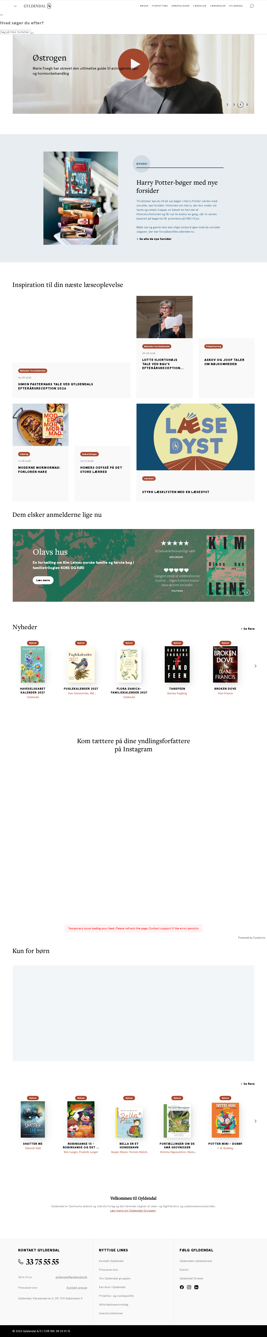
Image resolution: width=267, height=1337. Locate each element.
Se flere (249, 628)
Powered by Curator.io (251, 937)
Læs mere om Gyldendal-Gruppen (133, 1210)
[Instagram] (189, 1288)
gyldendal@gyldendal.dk (71, 1277)
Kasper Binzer (119, 1152)
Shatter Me (33, 1143)
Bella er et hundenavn (129, 1145)
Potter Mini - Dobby (225, 1143)
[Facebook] (182, 1288)
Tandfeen (177, 688)
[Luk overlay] (1, 14)
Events (184, 1269)
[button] (251, 6)
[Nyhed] (32, 664)
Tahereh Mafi (33, 1148)
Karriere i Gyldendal (112, 1287)
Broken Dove (225, 688)
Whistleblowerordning (113, 1304)
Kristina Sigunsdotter (173, 1152)
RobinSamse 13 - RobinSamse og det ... (81, 1145)
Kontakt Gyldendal (111, 1261)
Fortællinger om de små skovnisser (177, 1145)
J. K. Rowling (225, 1148)
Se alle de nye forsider (155, 239)
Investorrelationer (111, 1313)
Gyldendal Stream (191, 1278)
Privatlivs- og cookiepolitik (116, 1296)
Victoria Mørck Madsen (135, 1153)
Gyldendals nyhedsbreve (196, 1261)
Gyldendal (33, 697)
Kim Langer (71, 1152)
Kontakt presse (77, 1287)
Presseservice (108, 1269)
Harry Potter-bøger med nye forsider (177, 186)
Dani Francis (225, 693)
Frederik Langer (88, 1152)
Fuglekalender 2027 (81, 688)
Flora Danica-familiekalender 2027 (129, 690)
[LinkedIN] (196, 1288)
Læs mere (43, 580)
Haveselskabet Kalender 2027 (33, 690)
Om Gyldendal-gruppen (114, 1278)
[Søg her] (32, 33)
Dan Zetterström (78, 693)
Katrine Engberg (177, 693)
